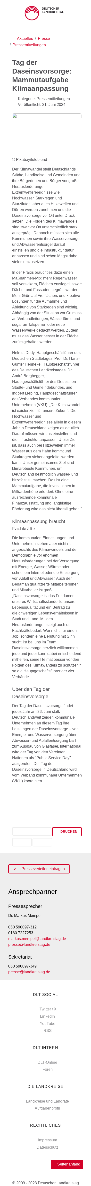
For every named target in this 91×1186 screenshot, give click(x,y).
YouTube (47, 1024)
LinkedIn (47, 1016)
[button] (32, 832)
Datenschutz (47, 1147)
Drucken (68, 831)
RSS (47, 1031)
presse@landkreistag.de (29, 944)
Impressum (47, 1140)
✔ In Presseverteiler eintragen (39, 869)
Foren (47, 1069)
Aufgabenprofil (47, 1108)
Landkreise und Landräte (47, 1101)
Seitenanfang (68, 1164)
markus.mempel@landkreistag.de (37, 939)
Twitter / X (48, 1009)
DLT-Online (47, 1062)
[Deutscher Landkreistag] (45, 13)
